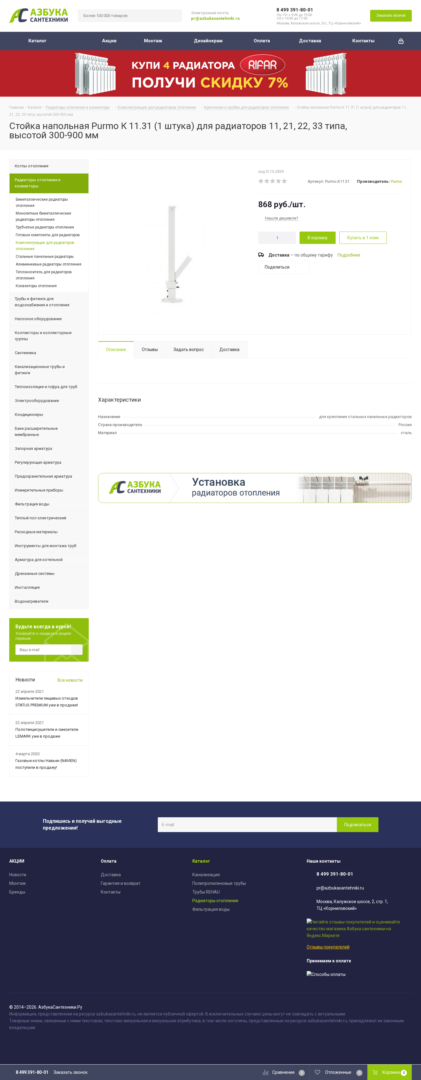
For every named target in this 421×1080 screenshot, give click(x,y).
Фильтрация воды (211, 909)
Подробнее (348, 255)
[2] (267, 181)
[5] (285, 181)
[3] (273, 181)
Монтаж (17, 883)
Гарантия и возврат (121, 883)
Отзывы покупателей (328, 946)
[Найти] (174, 16)
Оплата (108, 861)
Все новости (70, 680)
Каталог (201, 861)
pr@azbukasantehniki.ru (215, 18)
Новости (17, 874)
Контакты (111, 892)
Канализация (206, 874)
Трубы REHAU (206, 892)
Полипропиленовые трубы (219, 883)
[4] (279, 181)
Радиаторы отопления (215, 900)
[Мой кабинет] (401, 41)
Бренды (17, 892)
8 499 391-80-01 (294, 10)
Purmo (396, 181)
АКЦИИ (16, 861)
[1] (261, 181)
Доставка (111, 874)
